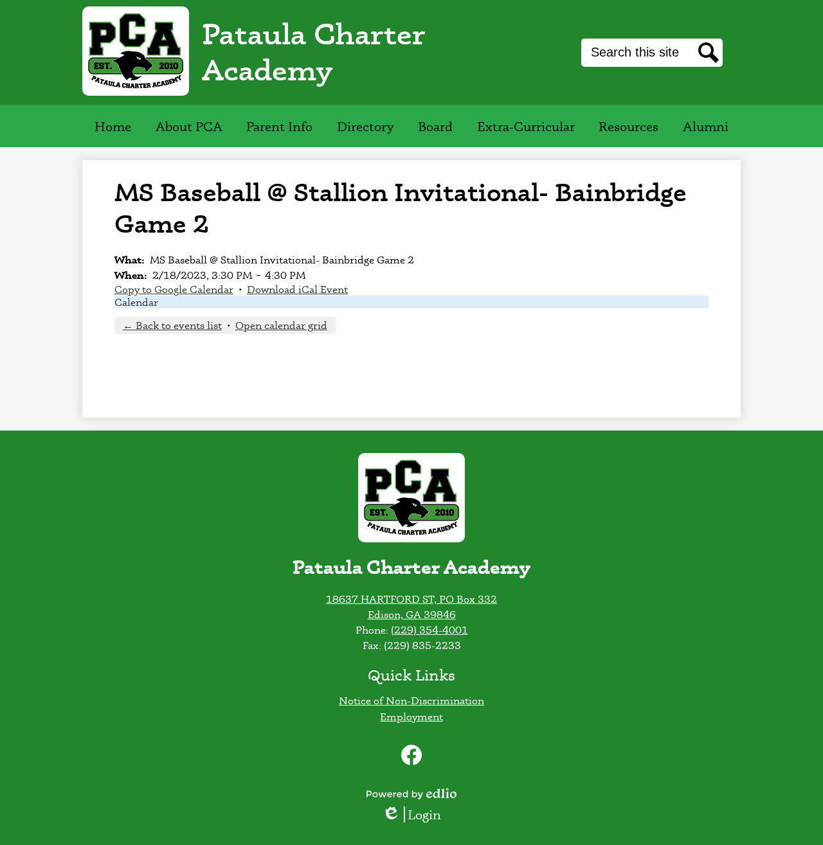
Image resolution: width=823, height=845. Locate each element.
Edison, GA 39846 (412, 614)
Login (416, 814)
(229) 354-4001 (429, 629)
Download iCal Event (297, 289)
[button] (189, 126)
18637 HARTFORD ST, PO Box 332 (411, 598)
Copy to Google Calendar (173, 289)
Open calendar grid (281, 325)
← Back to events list (172, 325)
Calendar (136, 302)
